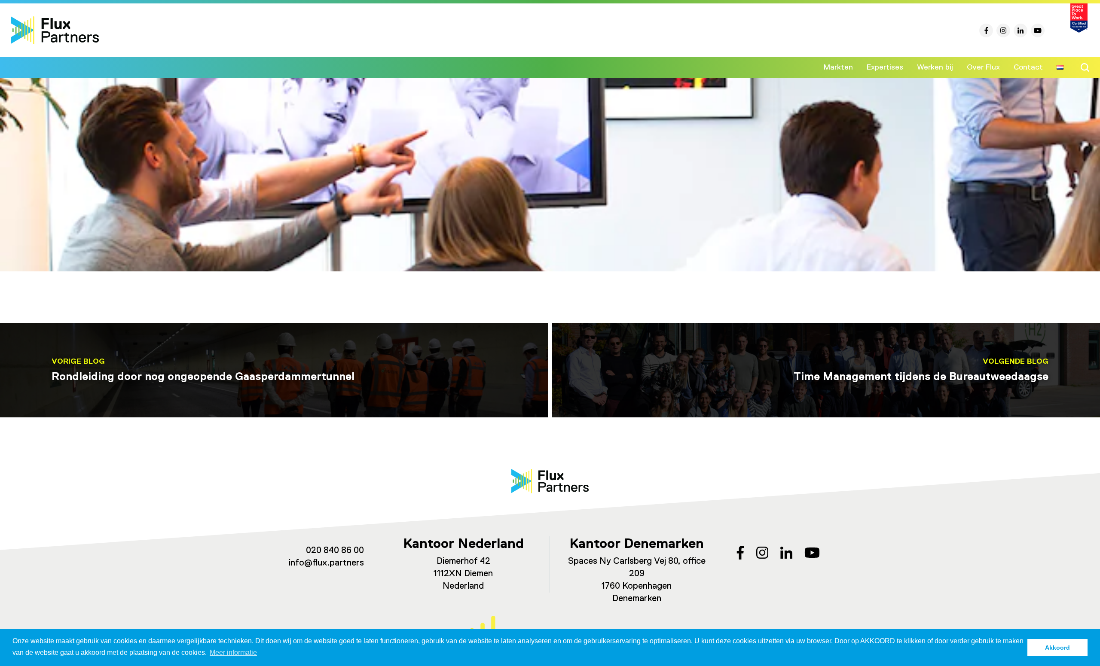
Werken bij (935, 67)
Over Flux (983, 67)
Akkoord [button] (1057, 647)
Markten (838, 67)
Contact (1028, 67)
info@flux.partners (326, 563)
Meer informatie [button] (233, 652)
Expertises (885, 67)
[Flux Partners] (55, 30)
